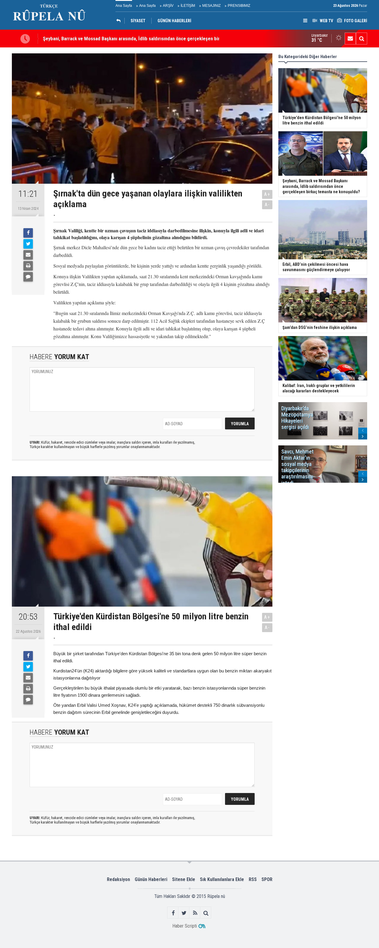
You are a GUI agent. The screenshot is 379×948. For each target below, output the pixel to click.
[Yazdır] (28, 266)
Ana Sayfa (123, 6)
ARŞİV (168, 6)
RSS (253, 879)
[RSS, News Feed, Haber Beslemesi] (195, 913)
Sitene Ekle (183, 879)
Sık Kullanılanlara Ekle (222, 879)
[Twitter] (28, 244)
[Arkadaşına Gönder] (28, 255)
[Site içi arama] (361, 38)
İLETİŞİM (188, 6)
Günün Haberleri (151, 879)
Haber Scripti (184, 926)
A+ (267, 194)
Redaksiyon (118, 879)
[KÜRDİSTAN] (119, 21)
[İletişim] (350, 38)
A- (267, 204)
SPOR (266, 879)
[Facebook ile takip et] (173, 913)
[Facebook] (28, 233)
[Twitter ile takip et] (184, 913)
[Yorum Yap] (28, 277)
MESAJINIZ (211, 6)
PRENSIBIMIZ (239, 6)
